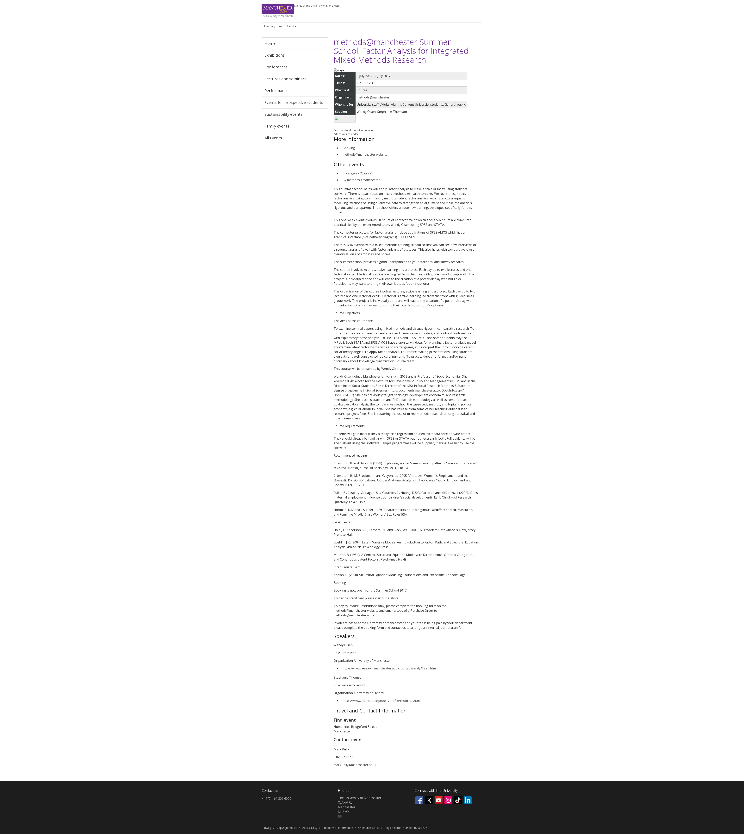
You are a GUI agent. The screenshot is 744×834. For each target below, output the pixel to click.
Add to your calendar (346, 134)
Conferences (276, 67)
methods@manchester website (365, 154)
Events (317, 5)
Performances (277, 90)
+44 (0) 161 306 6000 (276, 798)
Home (270, 43)
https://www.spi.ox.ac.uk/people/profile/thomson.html (381, 701)
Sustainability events (283, 114)
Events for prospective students (293, 102)
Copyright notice (287, 828)
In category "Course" (358, 173)
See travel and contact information (354, 130)
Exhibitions (274, 55)
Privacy (267, 828)
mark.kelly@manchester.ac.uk (355, 765)
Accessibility (309, 828)
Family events (276, 126)
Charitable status (368, 828)
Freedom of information (338, 828)
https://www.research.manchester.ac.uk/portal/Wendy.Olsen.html (390, 668)
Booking (349, 148)
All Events (273, 138)
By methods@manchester (361, 180)
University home (273, 26)
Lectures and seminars (285, 78)
